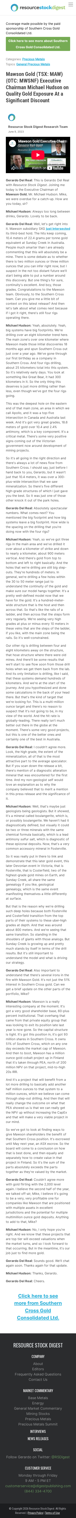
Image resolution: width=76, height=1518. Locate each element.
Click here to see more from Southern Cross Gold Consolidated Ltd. (38, 1307)
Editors (38, 1369)
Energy (38, 1403)
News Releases (38, 1438)
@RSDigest (60, 1457)
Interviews (38, 1431)
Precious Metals (33, 59)
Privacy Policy (35, 1512)
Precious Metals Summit (38, 1424)
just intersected (58, 229)
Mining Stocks (38, 1414)
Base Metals (38, 1398)
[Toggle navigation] (70, 4)
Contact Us (38, 1379)
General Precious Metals (33, 64)
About (38, 1364)
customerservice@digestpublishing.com (38, 1486)
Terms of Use (52, 1512)
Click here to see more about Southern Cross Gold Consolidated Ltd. (38, 44)
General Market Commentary (38, 1408)
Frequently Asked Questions (38, 1374)
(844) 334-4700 (38, 1491)
